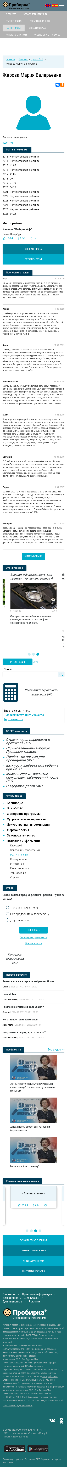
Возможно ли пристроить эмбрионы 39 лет (28, 981)
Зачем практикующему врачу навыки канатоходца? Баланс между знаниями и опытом (32, 1087)
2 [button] (33, 654)
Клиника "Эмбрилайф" (17, 229)
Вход (35, 662)
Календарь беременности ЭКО (14, 958)
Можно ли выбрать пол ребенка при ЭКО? (32, 767)
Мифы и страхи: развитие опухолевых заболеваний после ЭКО (32, 777)
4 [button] (40, 1230)
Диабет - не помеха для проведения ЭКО (25, 758)
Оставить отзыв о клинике (33, 1240)
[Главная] (16, 6)
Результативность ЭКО (33, 1271)
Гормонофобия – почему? (25, 1166)
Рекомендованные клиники (22, 1181)
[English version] (48, 5)
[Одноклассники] (62, 85)
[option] (33, 599)
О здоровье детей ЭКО (24, 786)
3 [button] (37, 654)
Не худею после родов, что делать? (24, 1032)
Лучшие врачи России (33, 1261)
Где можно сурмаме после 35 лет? (23, 1006)
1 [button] (29, 654)
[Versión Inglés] (55, 5)
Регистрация (17, 662)
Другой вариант (20, 920)
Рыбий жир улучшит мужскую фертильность (24, 717)
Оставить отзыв (33, 259)
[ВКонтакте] (57, 85)
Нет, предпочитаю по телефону (29, 914)
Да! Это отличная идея (24, 907)
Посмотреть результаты (33, 937)
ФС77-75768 (32, 1335)
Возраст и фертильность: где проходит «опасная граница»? (31, 576)
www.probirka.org (16, 1349)
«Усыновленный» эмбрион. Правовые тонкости (28, 749)
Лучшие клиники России (33, 1250)
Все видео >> (56, 1049)
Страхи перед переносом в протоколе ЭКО (28, 741)
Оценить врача (33, 249)
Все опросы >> (33, 943)
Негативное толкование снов (20, 1019)
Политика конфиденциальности (17, 1405)
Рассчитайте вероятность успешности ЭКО (41, 692)
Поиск (8, 669)
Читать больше (33, 556)
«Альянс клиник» (33, 1193)
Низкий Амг (9, 994)
